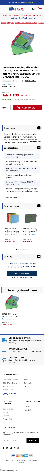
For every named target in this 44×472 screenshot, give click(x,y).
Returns (6, 416)
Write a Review (30, 81)
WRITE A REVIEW (22, 274)
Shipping (6, 412)
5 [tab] (25, 249)
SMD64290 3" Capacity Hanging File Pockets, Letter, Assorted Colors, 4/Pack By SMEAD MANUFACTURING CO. (12, 230)
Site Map (27, 406)
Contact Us (28, 383)
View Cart (27, 410)
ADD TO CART (30, 107)
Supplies (10, 23)
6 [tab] (27, 249)
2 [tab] (18, 249)
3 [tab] (20, 249)
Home (3, 23)
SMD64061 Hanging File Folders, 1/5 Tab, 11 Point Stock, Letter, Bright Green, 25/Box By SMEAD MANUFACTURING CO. (11, 315)
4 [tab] (23, 249)
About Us (27, 379)
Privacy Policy (8, 419)
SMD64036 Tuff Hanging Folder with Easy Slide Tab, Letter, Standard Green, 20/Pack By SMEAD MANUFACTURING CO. (31, 230)
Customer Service (9, 409)
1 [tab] (16, 249)
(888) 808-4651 (29, 2)
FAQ (25, 386)
